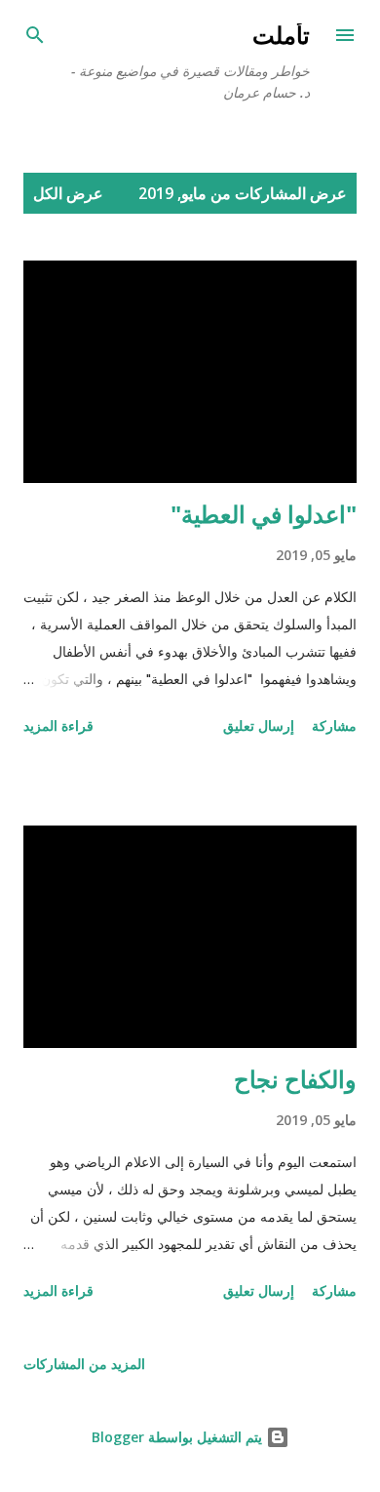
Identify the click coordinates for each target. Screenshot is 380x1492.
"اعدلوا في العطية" (264, 514)
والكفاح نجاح (295, 1079)
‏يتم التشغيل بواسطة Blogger (179, 1437)
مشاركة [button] (334, 725)
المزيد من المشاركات (84, 1363)
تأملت (281, 35)
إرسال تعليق (258, 725)
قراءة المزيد (58, 725)
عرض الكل (68, 193)
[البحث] (35, 35)
